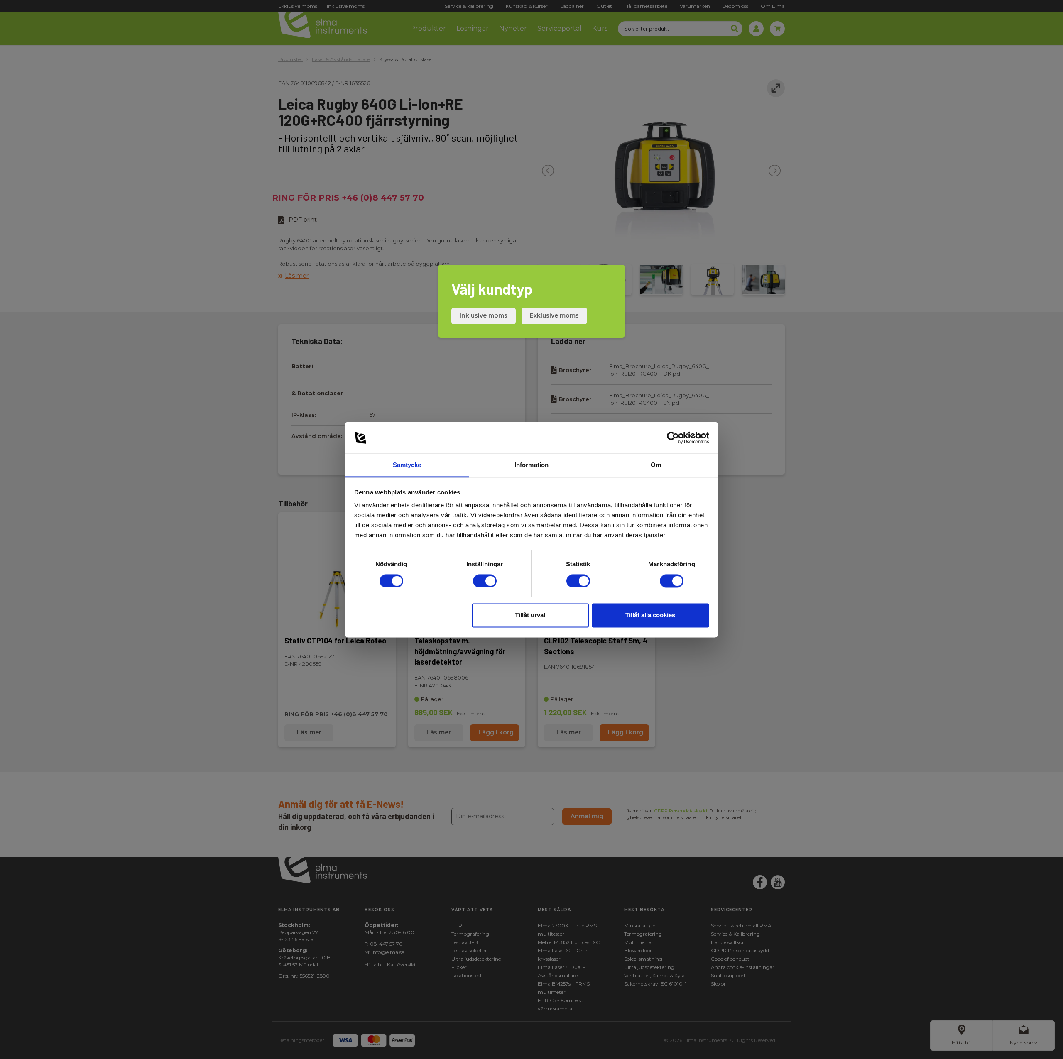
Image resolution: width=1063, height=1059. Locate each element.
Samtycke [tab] (407, 465)
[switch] (485, 580)
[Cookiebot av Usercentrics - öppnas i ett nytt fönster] (673, 437)
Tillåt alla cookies (650, 615)
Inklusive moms (483, 315)
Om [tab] (656, 465)
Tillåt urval (530, 615)
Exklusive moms (554, 315)
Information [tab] (531, 465)
